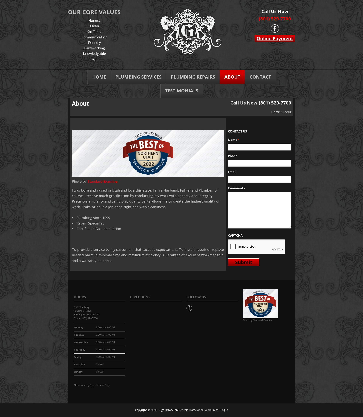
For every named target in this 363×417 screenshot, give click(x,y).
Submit (243, 262)
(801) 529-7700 (275, 19)
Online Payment (275, 38)
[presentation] (256, 246)
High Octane (166, 410)
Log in (224, 410)
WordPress (211, 410)
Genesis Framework (190, 410)
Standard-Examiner (103, 181)
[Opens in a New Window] (189, 307)
